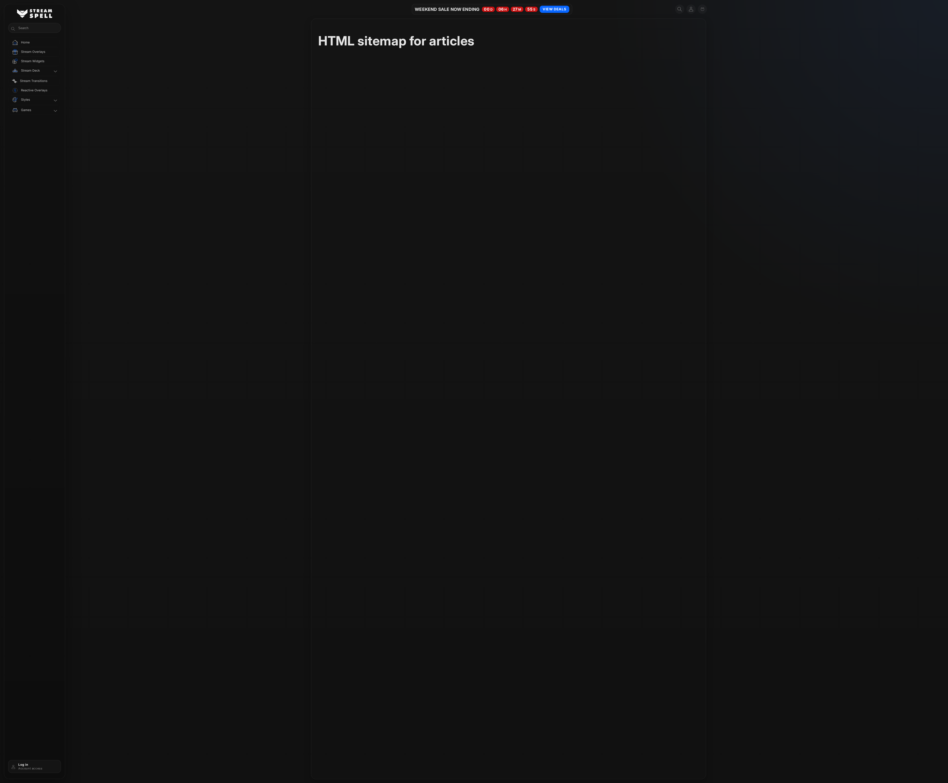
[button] (679, 9)
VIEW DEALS (554, 9)
